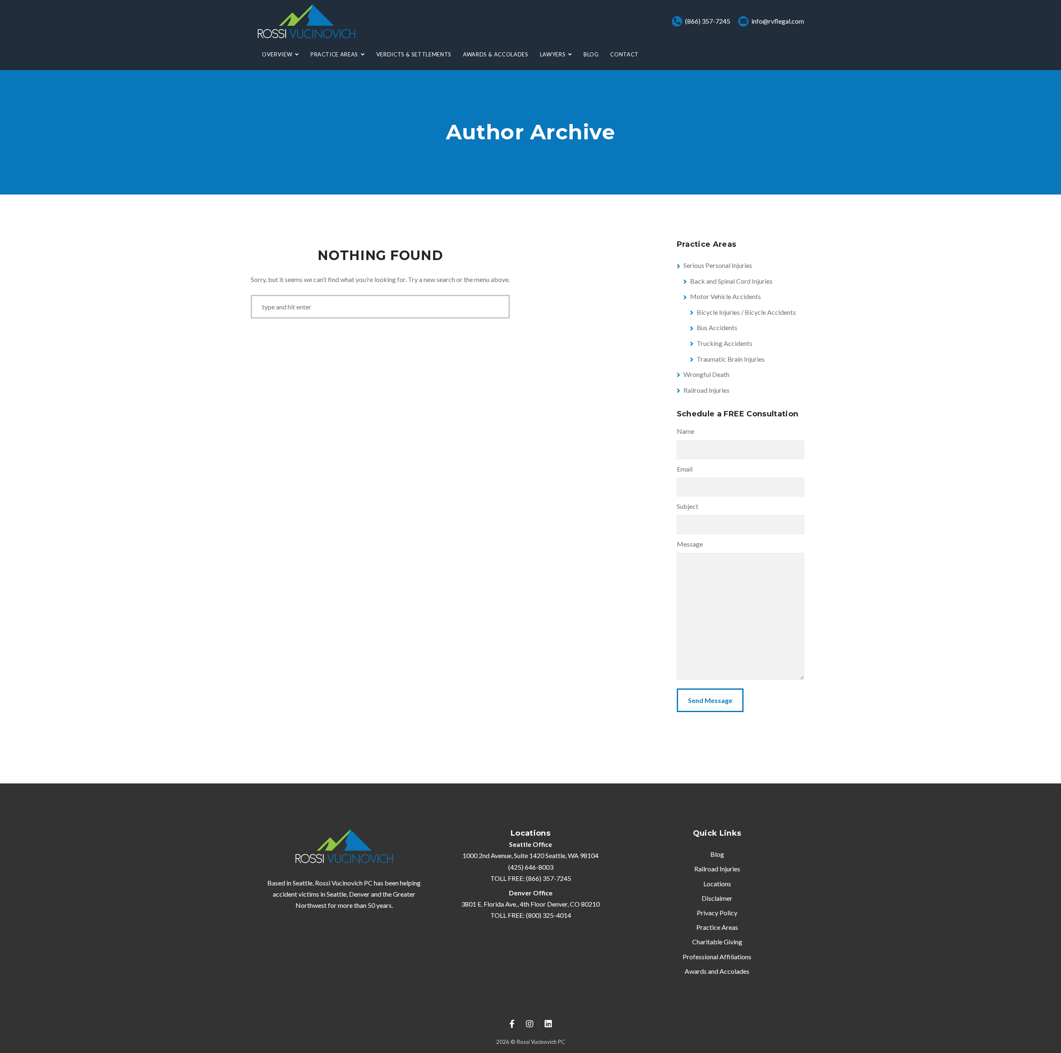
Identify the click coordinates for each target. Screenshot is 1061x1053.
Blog (591, 54)
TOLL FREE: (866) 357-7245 (530, 878)
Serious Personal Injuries (717, 265)
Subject (687, 506)
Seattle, (337, 894)
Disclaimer (717, 898)
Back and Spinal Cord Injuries (731, 281)
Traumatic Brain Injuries (731, 359)
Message (690, 544)
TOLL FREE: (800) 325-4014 (530, 915)
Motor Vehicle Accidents (725, 296)
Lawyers (553, 54)
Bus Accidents (717, 327)
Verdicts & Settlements (413, 54)
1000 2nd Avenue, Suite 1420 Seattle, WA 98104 (530, 855)
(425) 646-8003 (530, 867)
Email (685, 469)
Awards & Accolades (495, 54)
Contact (624, 54)
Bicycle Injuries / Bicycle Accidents (746, 312)
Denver (359, 894)
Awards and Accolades (717, 971)
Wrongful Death (706, 374)
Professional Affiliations (717, 957)
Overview (277, 54)
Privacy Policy (717, 913)
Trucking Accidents (724, 343)
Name (685, 431)
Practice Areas (334, 54)
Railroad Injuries (706, 390)
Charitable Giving (717, 942)
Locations (717, 884)
